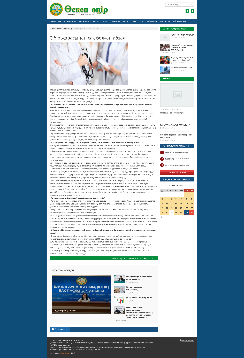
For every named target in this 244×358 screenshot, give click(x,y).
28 (181, 212)
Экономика (85, 21)
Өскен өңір (79, 9)
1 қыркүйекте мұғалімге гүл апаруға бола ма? (182, 58)
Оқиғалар (115, 21)
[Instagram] (192, 11)
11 (167, 203)
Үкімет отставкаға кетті (181, 67)
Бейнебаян (152, 21)
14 (181, 203)
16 (192, 203)
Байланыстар (179, 21)
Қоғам (96, 21)
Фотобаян (165, 21)
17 (162, 208)
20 (176, 208)
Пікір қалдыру (61, 329)
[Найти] (192, 4)
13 (176, 203)
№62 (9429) (169, 165)
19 (171, 208)
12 (171, 203)
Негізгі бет (56, 21)
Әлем (125, 21)
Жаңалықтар (70, 21)
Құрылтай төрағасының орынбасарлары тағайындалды (182, 47)
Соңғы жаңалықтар (174, 28)
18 (167, 208)
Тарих (133, 21)
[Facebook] (187, 11)
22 (187, 208)
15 (187, 203)
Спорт (141, 21)
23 (192, 208)
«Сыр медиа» (65, 353)
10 (162, 203)
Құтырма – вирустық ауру (182, 35)
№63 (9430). (169, 159)
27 (176, 212)
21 (181, 208)
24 (162, 212)
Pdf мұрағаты (179, 172)
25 (167, 212)
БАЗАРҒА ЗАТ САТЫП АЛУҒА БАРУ (175, 125)
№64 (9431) (169, 152)
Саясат (105, 21)
